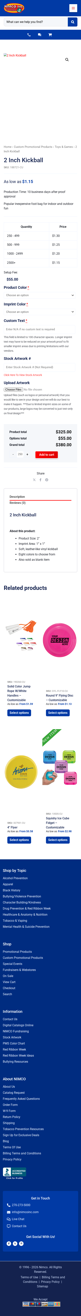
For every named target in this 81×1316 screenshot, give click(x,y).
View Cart (9, 982)
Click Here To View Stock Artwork (23, 375)
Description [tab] (17, 497)
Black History (11, 890)
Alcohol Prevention (15, 878)
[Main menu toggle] (73, 8)
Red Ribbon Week (14, 1049)
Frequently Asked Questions (21, 1099)
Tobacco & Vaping (15, 920)
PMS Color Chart (14, 1043)
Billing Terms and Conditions (22, 1153)
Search (7, 994)
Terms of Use (29, 1277)
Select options (19, 713)
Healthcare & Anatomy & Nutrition (25, 914)
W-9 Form (9, 1111)
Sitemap (42, 1286)
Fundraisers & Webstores (19, 970)
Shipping (9, 1123)
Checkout (9, 988)
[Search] (72, 22)
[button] (29, 34)
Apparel (8, 884)
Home (7, 147)
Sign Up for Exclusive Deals (21, 1135)
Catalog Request (14, 1092)
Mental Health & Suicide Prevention (26, 926)
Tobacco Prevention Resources (23, 1129)
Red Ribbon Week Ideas (18, 1055)
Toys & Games (64, 147)
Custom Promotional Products (33, 147)
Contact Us (10, 1019)
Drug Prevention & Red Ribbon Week (27, 908)
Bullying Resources (15, 1061)
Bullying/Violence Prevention (22, 896)
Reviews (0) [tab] (18, 503)
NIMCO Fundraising (16, 1031)
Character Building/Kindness (22, 902)
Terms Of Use (12, 1147)
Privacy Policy (12, 1159)
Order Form (10, 1105)
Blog (6, 1141)
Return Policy (11, 1117)
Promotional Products (17, 952)
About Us (9, 1086)
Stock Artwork (12, 1037)
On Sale (8, 976)
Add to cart (46, 454)
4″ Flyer (12, 827)
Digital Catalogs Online (18, 1025)
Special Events (12, 964)
